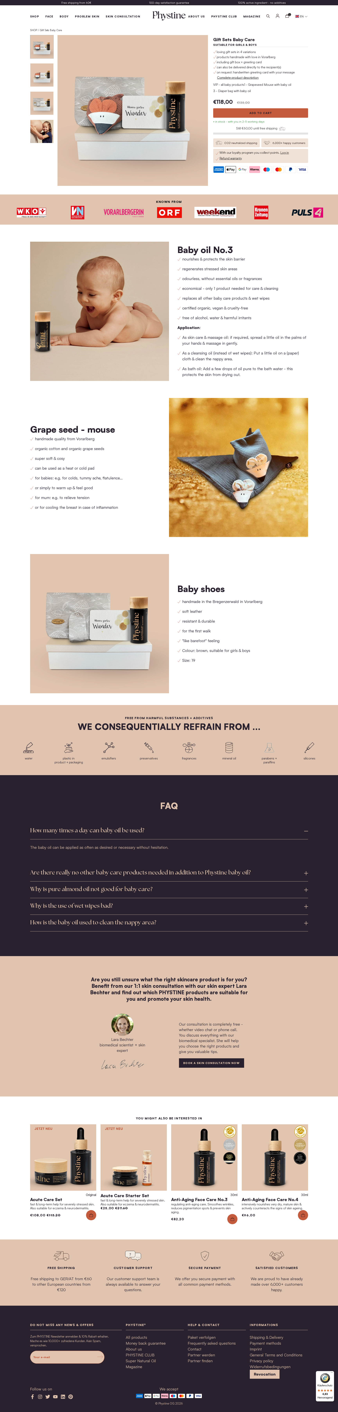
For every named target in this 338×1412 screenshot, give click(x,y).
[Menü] (331, 1373)
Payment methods (265, 1343)
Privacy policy (261, 1360)
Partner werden (201, 1354)
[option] (76, 3)
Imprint (256, 1349)
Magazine (134, 1366)
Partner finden (200, 1360)
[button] (301, 16)
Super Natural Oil (141, 1360)
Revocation (265, 1374)
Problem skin (87, 16)
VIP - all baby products (228, 85)
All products (136, 1337)
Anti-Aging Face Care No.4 (270, 1199)
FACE (49, 16)
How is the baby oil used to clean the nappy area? (93, 923)
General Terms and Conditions (276, 1354)
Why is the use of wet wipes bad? (71, 906)
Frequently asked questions (212, 1343)
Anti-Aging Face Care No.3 (199, 1199)
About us (196, 16)
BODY (64, 16)
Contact (194, 1349)
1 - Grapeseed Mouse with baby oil (267, 85)
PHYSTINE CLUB (224, 16)
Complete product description (238, 78)
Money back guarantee (146, 1343)
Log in (284, 153)
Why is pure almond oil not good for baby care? (91, 890)
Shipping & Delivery (266, 1337)
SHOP (34, 16)
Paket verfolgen (202, 1337)
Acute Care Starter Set (125, 1195)
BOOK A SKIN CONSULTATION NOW (211, 1063)
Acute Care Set (46, 1199)
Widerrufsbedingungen (270, 1366)
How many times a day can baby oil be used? (87, 831)
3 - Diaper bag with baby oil (232, 91)
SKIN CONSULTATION (123, 16)
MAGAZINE (251, 16)
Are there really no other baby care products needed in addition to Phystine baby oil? (140, 873)
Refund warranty (230, 158)
